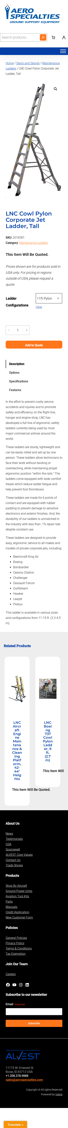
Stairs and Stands (28, 63)
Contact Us (13, 860)
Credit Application (17, 912)
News (9, 833)
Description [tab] (16, 364)
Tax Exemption (16, 954)
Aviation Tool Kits (17, 896)
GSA (8, 844)
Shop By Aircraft (16, 886)
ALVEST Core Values (19, 855)
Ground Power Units (19, 891)
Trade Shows (14, 865)
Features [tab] (15, 390)
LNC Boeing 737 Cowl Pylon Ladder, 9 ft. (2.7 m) (48, 741)
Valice (58, 1094)
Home (10, 63)
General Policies (16, 938)
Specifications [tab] (18, 381)
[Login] (64, 37)
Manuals (11, 907)
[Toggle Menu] (63, 51)
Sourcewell (13, 849)
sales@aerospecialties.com (24, 1080)
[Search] (43, 37)
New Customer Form (19, 917)
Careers (11, 974)
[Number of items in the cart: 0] (53, 37)
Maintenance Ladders (33, 243)
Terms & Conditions (19, 948)
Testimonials (14, 839)
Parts (9, 901)
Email (15, 1004)
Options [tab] (14, 372)
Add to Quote (34, 345)
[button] (55, 89)
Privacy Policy (15, 943)
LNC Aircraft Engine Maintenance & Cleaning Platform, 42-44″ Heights (17, 751)
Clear (39, 307)
